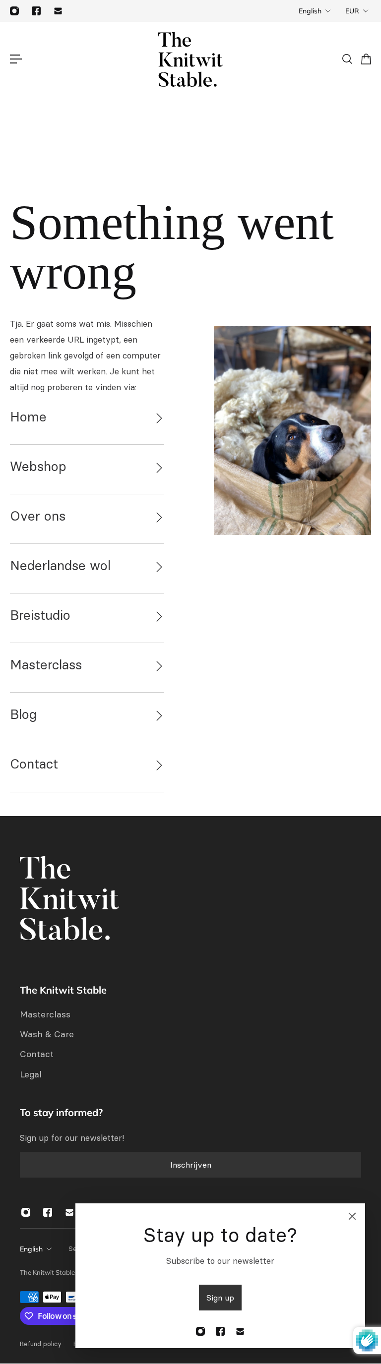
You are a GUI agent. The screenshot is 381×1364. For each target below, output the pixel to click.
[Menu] (16, 59)
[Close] (352, 1216)
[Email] (58, 11)
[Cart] (365, 59)
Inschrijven (190, 1165)
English (310, 10)
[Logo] (190, 59)
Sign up (220, 1298)
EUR (352, 10)
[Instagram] (14, 11)
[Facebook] (36, 11)
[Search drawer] (346, 59)
